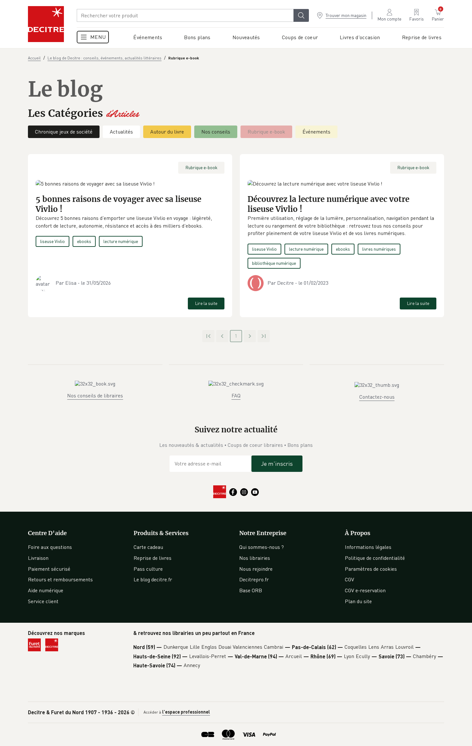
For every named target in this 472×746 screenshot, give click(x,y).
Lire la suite (206, 303)
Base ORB (250, 590)
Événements (316, 131)
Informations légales (368, 547)
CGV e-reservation (365, 590)
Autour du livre (167, 131)
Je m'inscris (277, 463)
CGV (349, 579)
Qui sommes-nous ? (261, 547)
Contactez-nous (377, 397)
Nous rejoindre (256, 569)
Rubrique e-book (266, 131)
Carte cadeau (148, 547)
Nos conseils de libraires (95, 395)
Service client (43, 601)
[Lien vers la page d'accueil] (46, 24)
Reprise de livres (152, 558)
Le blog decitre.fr (153, 579)
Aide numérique (45, 590)
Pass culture (148, 569)
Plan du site (358, 601)
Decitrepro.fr (254, 579)
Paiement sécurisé (49, 569)
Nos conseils (215, 131)
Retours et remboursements (60, 579)
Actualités (121, 131)
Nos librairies (254, 558)
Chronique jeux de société (63, 131)
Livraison (38, 558)
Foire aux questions (50, 547)
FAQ (236, 395)
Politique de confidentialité (375, 558)
